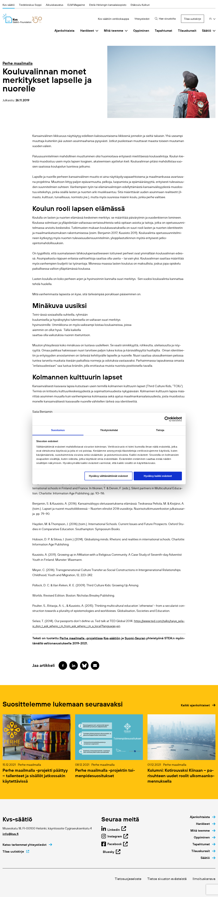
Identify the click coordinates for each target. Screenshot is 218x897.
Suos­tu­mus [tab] (58, 430)
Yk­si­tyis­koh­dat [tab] (109, 430)
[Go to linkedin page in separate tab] (73, 665)
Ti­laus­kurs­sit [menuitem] (187, 31)
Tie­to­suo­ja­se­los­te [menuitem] (128, 879)
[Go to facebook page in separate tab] (63, 665)
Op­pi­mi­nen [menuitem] (141, 31)
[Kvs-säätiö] (22, 18)
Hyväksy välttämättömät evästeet (108, 475)
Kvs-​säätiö (9, 4)
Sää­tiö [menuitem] (206, 31)
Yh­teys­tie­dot (141, 18)
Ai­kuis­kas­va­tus (54, 4)
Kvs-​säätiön (112, 638)
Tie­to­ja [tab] (160, 430)
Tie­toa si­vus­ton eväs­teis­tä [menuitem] (167, 879)
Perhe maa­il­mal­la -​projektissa (81, 638)
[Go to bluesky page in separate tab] (84, 665)
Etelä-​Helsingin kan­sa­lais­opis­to (107, 4)
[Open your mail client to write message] (95, 665)
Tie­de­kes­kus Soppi (30, 4)
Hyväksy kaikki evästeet (158, 475)
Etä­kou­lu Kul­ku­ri (140, 4)
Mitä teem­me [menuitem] (113, 31)
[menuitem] (202, 817)
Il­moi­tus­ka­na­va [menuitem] (204, 879)
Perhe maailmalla (18, 63)
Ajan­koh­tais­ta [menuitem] (64, 31)
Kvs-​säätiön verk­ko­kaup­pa (113, 18)
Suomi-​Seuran (135, 638)
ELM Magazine (76, 4)
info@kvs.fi (11, 834)
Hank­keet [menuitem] (87, 31)
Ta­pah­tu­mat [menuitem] (163, 31)
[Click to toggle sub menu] (96, 30)
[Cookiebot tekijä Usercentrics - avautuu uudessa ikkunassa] (167, 419)
